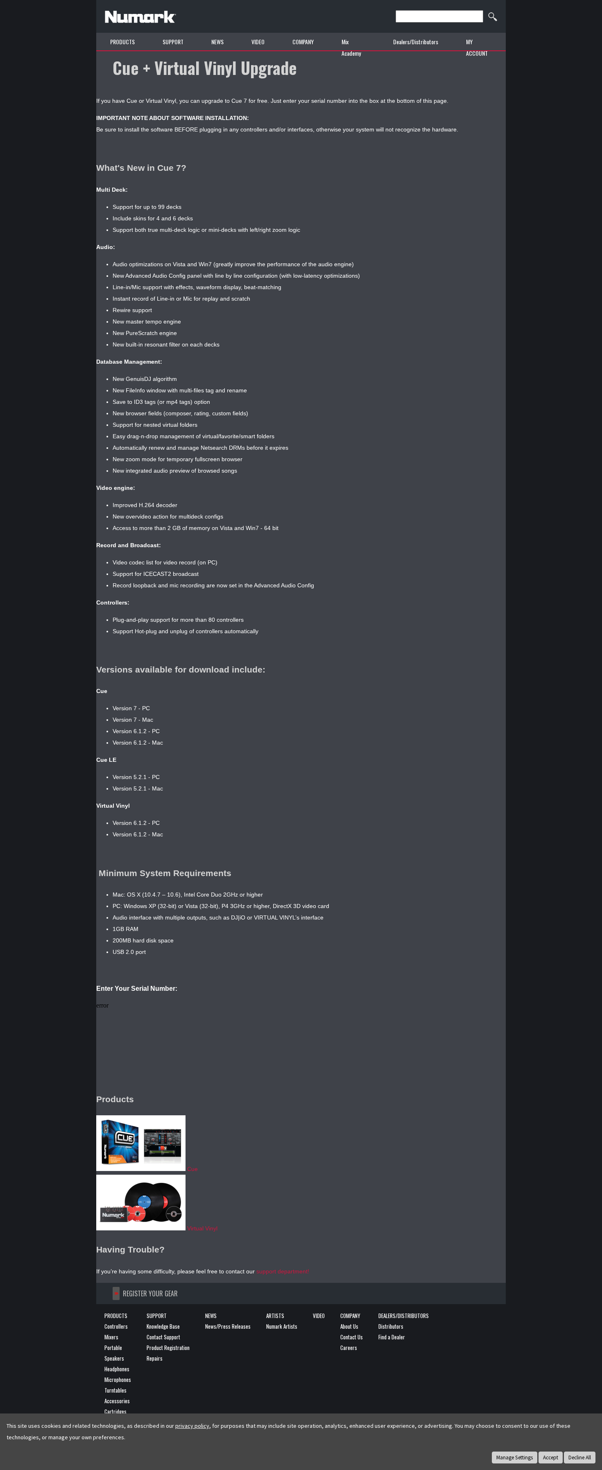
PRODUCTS (122, 41)
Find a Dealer (391, 1337)
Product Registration (168, 1347)
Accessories (117, 1401)
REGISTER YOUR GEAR (150, 1293)
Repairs (155, 1358)
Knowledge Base (163, 1326)
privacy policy (192, 1425)
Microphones (117, 1379)
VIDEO (258, 41)
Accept (550, 1457)
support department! (282, 1271)
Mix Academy (351, 47)
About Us (349, 1326)
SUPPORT (157, 1315)
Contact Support (163, 1337)
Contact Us (351, 1337)
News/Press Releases (228, 1326)
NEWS (217, 41)
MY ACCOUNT (477, 47)
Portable (113, 1347)
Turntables (115, 1390)
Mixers (111, 1337)
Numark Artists (281, 1326)
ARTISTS (275, 1315)
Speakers (114, 1358)
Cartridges (115, 1411)
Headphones (116, 1369)
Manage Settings (514, 1457)
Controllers (116, 1326)
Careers (348, 1347)
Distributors (390, 1326)
